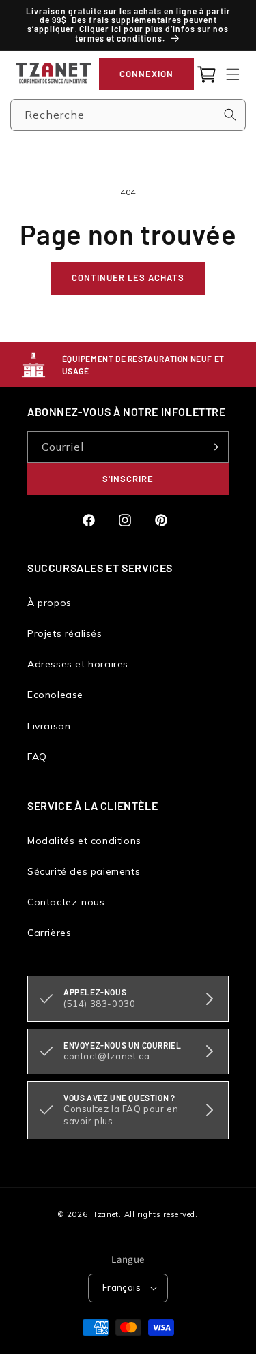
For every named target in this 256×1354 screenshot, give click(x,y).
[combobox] (128, 115)
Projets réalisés (64, 633)
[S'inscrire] (213, 447)
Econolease (55, 695)
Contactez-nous (65, 902)
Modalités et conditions (84, 840)
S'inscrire (128, 478)
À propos (49, 603)
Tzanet (106, 1214)
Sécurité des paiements (83, 871)
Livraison (48, 726)
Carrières (49, 933)
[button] (233, 74)
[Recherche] (230, 115)
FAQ (37, 757)
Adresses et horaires (77, 664)
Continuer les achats (128, 277)
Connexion (146, 73)
